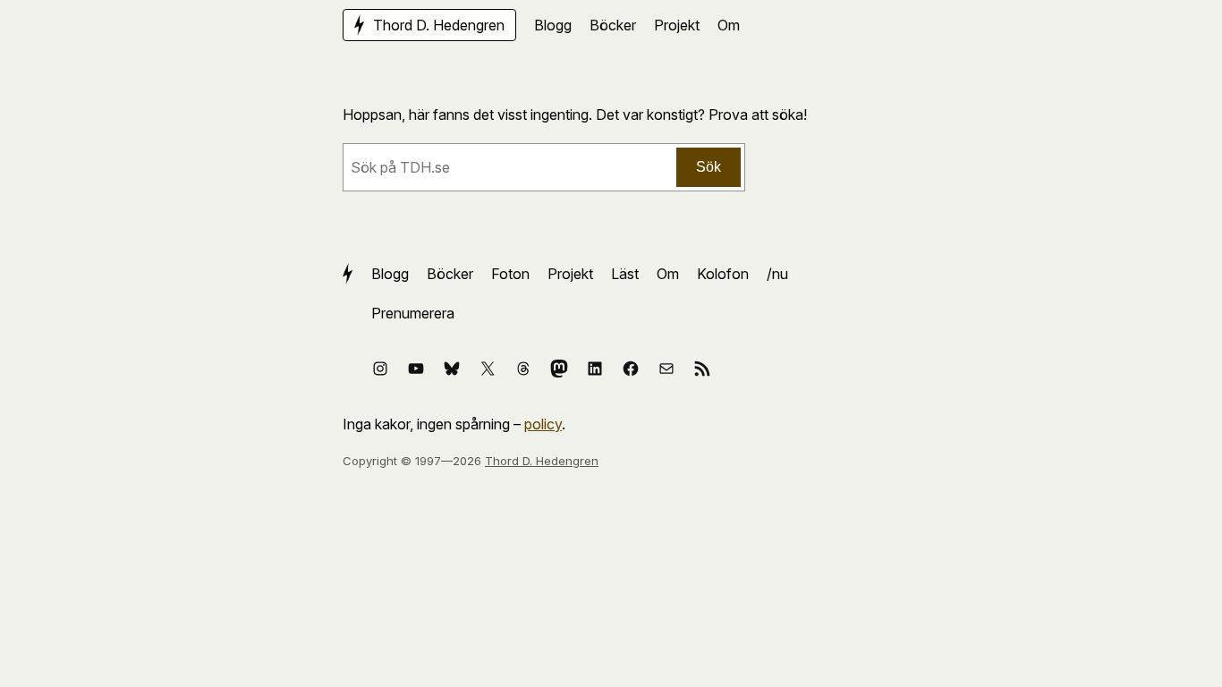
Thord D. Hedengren (541, 461)
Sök (708, 166)
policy (543, 424)
